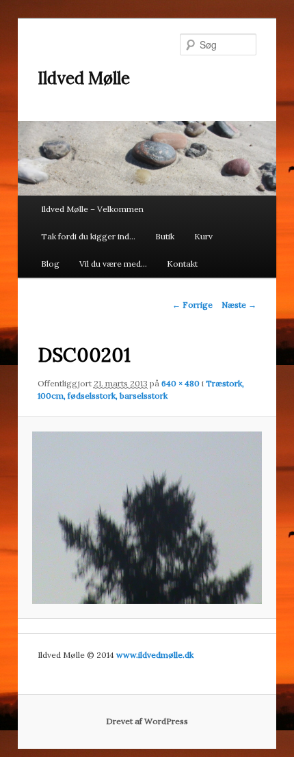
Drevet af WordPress (147, 721)
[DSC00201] (146, 517)
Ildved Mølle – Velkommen (92, 209)
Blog (50, 263)
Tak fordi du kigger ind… (88, 236)
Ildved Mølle (84, 78)
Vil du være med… (113, 263)
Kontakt (182, 263)
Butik (164, 236)
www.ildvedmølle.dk (154, 655)
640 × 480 (180, 383)
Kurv (203, 236)
